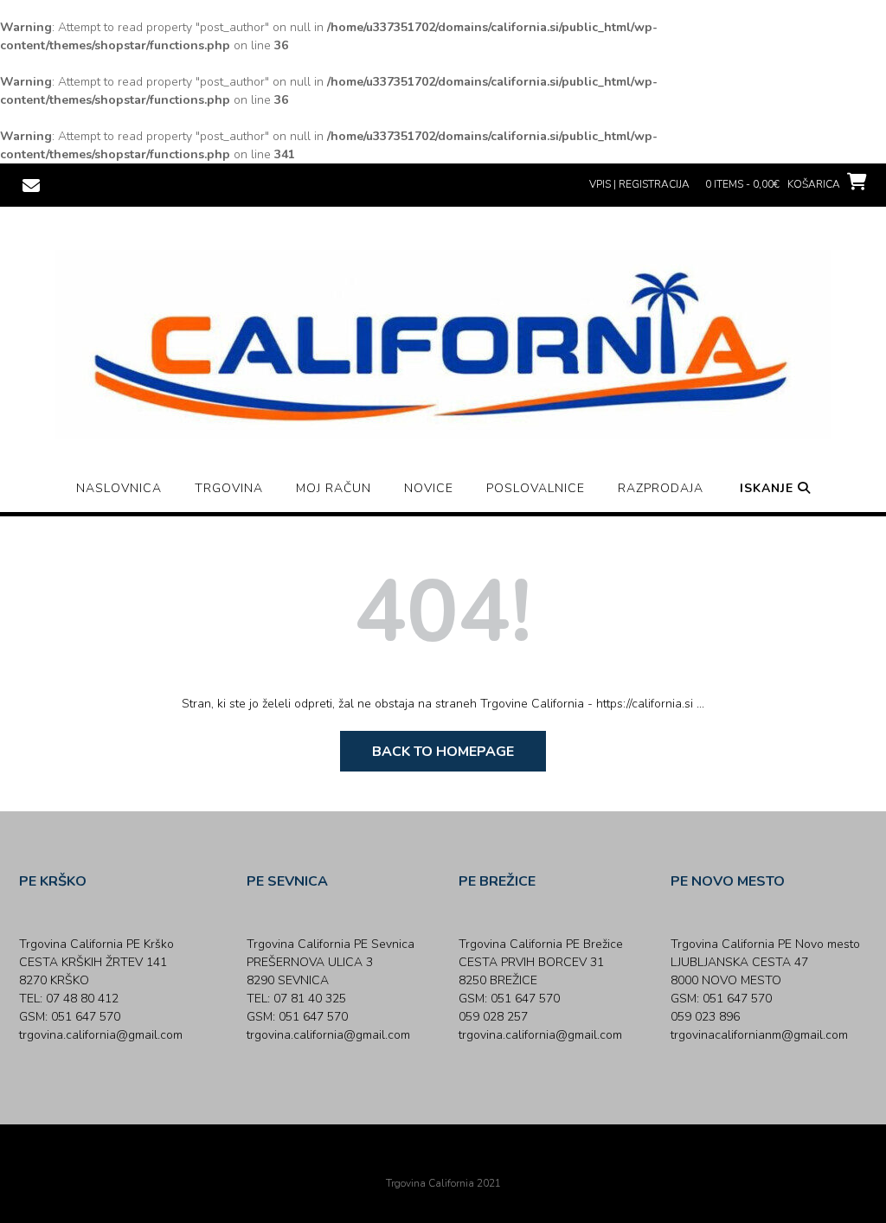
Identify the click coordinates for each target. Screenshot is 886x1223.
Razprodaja (660, 488)
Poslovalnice (535, 488)
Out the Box (467, 1160)
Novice (428, 488)
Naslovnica (119, 488)
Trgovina (229, 488)
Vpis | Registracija (639, 184)
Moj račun (333, 488)
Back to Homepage (443, 751)
